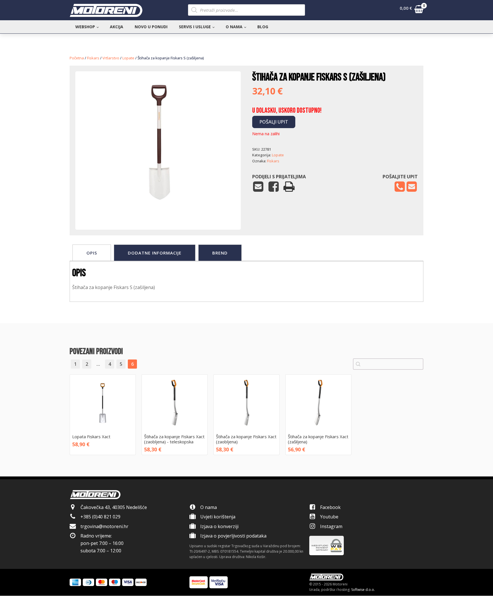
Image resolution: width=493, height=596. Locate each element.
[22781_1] (158, 212)
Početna (77, 57)
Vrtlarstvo (110, 57)
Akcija (116, 26)
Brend (220, 253)
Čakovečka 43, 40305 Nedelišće (113, 507)
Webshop (85, 26)
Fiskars (93, 57)
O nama (234, 26)
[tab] (91, 253)
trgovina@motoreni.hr (104, 526)
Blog (262, 26)
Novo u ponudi (151, 26)
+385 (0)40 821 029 (100, 517)
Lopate (128, 57)
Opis (91, 253)
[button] (411, 10)
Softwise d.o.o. (363, 589)
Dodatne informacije (154, 253)
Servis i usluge (195, 26)
